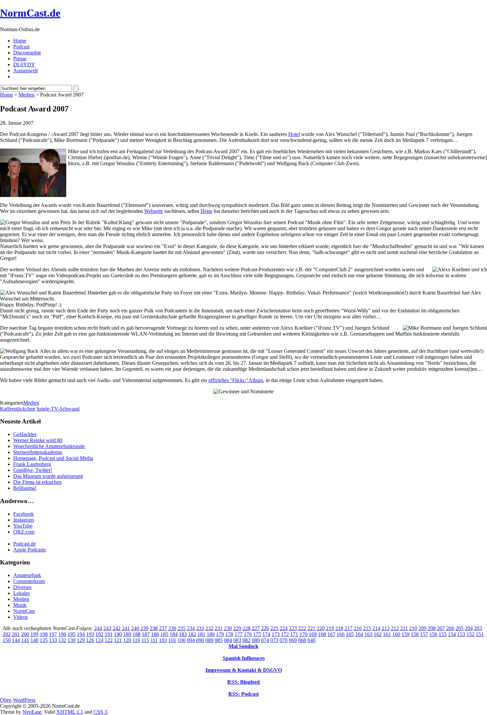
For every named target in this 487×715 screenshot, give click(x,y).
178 (229, 634)
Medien (26, 95)
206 (450, 628)
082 (246, 640)
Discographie (27, 52)
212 (395, 628)
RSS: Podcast (243, 694)
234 (191, 628)
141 (25, 640)
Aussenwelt (25, 70)
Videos (20, 617)
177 (239, 634)
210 (413, 628)
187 (146, 634)
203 (478, 628)
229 (237, 628)
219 (330, 628)
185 (164, 634)
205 (459, 628)
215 (367, 628)
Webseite (153, 211)
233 (200, 628)
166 (341, 634)
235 (182, 628)
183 (183, 634)
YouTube (22, 526)
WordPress (24, 700)
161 (387, 634)
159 (405, 634)
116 (136, 640)
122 (109, 640)
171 (294, 634)
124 (99, 640)
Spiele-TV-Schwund (58, 409)
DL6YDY (24, 64)
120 (127, 640)
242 (117, 628)
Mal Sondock (243, 646)
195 (72, 634)
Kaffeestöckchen (17, 409)
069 (293, 640)
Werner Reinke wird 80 (37, 440)
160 (396, 634)
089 (209, 640)
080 (256, 640)
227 (256, 628)
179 (220, 634)
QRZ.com (23, 532)
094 (191, 640)
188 (136, 634)
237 (163, 628)
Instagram (23, 520)
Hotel (294, 134)
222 (302, 628)
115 (145, 640)
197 (53, 634)
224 (284, 628)
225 (274, 628)
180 (211, 634)
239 (144, 628)
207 (441, 628)
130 (72, 640)
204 (469, 628)
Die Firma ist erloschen (37, 482)
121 (118, 640)
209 (422, 628)
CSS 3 (100, 712)
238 (154, 628)
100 (182, 640)
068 (302, 640)
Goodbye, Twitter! (32, 470)
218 (339, 628)
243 (107, 628)
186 (155, 634)
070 (284, 640)
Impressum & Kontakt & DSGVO (243, 670)
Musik (20, 605)
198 (44, 634)
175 (257, 634)
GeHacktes (24, 434)
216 (358, 628)
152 (470, 634)
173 (276, 634)
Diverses (22, 587)
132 (62, 640)
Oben (6, 700)
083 (237, 640)
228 (246, 628)
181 (201, 634)
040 (311, 640)
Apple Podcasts (29, 549)
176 (248, 634)
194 (81, 634)
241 (126, 628)
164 (359, 634)
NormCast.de (30, 13)
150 (7, 640)
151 (480, 634)
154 (452, 634)
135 (44, 640)
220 (321, 628)
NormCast (24, 611)
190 (118, 634)
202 (7, 634)
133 (53, 640)
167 (331, 634)
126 (90, 640)
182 (192, 634)
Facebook (23, 514)
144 (16, 640)
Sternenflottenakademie (37, 452)
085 (219, 640)
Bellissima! (24, 488)
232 (209, 628)
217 (348, 628)
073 (274, 640)
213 (386, 628)
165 (350, 634)
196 (62, 634)
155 (443, 634)
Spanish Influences (244, 658)
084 (228, 640)
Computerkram (29, 581)
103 (163, 640)
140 (34, 640)
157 (424, 634)
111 (154, 640)
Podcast (21, 46)
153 (461, 634)
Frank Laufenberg (32, 464)
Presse (20, 58)
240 (135, 628)
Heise (206, 211)
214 (376, 628)
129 (81, 640)
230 (228, 628)
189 (127, 634)
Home (19, 40)
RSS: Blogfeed (243, 682)
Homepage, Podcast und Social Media (53, 458)
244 (98, 628)
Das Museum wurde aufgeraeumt (48, 476)
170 (303, 634)
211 (404, 628)
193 (90, 634)
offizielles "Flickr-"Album (235, 380)
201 (16, 634)
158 (415, 634)
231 (219, 628)
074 (265, 640)
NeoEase (32, 712)
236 (172, 628)
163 (368, 634)
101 (172, 640)
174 (266, 634)
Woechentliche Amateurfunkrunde (49, 446)
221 (311, 628)
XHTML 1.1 (69, 712)
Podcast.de (24, 544)
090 (200, 640)
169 (313, 634)
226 (265, 628)
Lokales (21, 593)
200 (25, 634)
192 (99, 634)
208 (432, 628)
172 (285, 634)
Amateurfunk (27, 575)
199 (34, 634)
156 (433, 634)
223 (293, 628)
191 (109, 634)
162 (378, 634)
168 (322, 634)
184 (174, 634)
